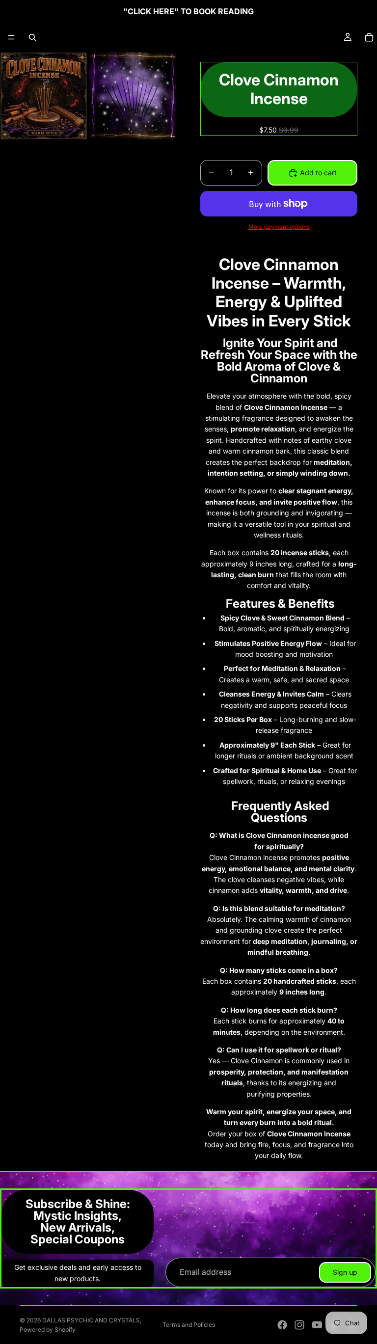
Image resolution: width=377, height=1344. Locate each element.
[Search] (32, 37)
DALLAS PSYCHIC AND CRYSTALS (91, 1320)
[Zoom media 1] (43, 95)
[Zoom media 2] (133, 95)
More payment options (279, 226)
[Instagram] (299, 1325)
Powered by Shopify (48, 1329)
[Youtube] (317, 1325)
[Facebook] (282, 1325)
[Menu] (11, 37)
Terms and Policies (188, 1324)
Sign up (345, 1272)
